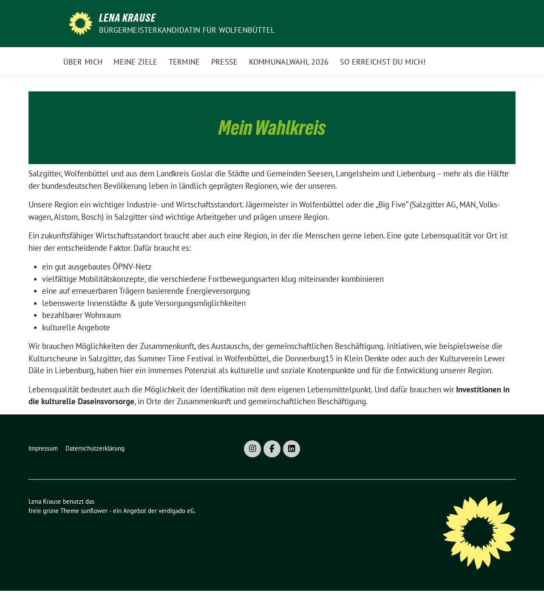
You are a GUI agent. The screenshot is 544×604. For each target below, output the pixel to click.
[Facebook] (272, 448)
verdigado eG (176, 511)
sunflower (94, 511)
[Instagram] (252, 448)
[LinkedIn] (291, 448)
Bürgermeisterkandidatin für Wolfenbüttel (187, 30)
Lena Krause (127, 17)
